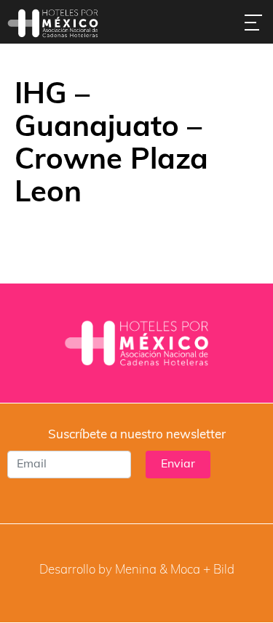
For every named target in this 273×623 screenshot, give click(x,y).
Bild (223, 570)
